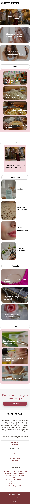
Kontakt (15, 445)
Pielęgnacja (15, 177)
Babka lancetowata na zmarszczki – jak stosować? (14, 342)
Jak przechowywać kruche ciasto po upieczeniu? (16, 111)
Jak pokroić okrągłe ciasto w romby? (16, 126)
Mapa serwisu (15, 498)
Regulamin (15, 501)
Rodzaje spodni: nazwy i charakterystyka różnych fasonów (15, 485)
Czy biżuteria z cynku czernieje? (12, 298)
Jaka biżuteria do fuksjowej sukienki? (15, 280)
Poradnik (15, 266)
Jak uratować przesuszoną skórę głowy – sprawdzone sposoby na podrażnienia (14, 53)
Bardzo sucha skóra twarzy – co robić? (22, 208)
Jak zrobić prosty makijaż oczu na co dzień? (22, 249)
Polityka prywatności (15, 494)
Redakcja (15, 442)
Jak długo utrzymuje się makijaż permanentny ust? (22, 229)
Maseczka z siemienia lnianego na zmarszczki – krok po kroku (13, 377)
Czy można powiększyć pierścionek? (13, 316)
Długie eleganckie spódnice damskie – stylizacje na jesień (14, 17)
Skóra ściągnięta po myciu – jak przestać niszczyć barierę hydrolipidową (14, 35)
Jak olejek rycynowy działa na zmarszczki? (13, 360)
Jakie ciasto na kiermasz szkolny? (15, 81)
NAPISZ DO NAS (15, 403)
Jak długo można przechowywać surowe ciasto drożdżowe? (15, 96)
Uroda (15, 326)
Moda (15, 142)
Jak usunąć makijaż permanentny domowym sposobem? (22, 188)
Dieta (15, 66)
